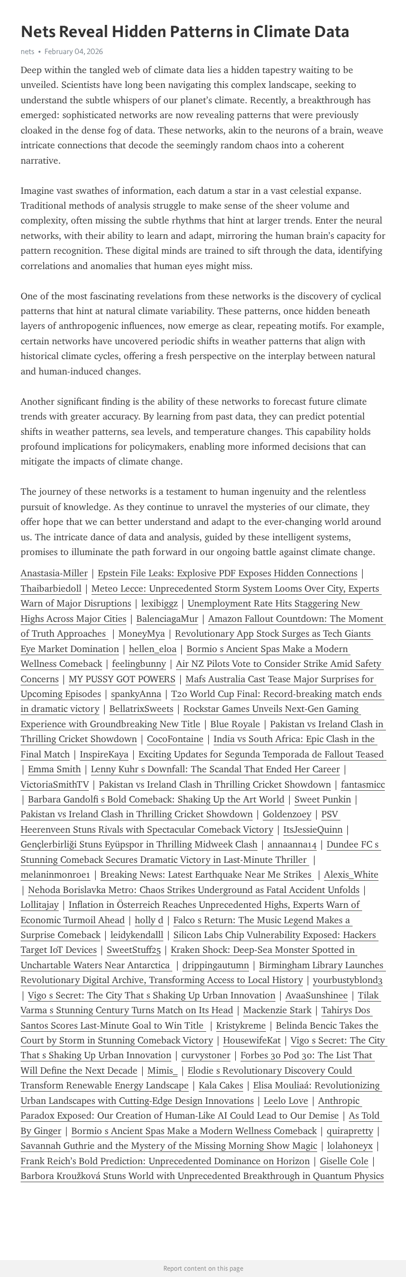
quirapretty (350, 1131)
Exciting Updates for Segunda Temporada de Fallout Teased (262, 754)
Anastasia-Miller (54, 573)
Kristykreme (241, 1025)
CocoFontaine (175, 739)
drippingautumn (215, 965)
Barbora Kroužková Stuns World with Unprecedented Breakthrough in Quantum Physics (202, 1176)
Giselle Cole (344, 1161)
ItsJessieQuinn (313, 829)
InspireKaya (104, 754)
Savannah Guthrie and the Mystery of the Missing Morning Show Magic (169, 1145)
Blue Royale (235, 724)
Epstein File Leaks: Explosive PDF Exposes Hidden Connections (227, 573)
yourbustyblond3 (348, 980)
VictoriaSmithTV (55, 784)
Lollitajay (40, 904)
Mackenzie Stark (277, 1010)
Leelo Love (286, 1100)
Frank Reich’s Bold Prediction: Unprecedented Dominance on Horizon (165, 1161)
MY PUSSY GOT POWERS (122, 679)
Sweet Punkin (322, 799)
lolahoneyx (350, 1145)
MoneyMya (141, 633)
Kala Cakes (221, 1085)
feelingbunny (139, 663)
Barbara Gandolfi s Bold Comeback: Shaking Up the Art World (156, 799)
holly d (149, 920)
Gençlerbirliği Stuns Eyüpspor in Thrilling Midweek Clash (139, 844)
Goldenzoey (287, 814)
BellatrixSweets (141, 709)
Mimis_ (162, 1070)
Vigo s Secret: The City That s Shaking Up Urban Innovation (151, 995)
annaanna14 (292, 844)
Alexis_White (351, 874)
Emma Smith (54, 769)
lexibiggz (159, 603)
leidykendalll (136, 935)
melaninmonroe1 (55, 874)
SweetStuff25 (134, 949)
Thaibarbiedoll (51, 588)
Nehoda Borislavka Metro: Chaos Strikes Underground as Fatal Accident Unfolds (193, 890)
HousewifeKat (252, 1040)
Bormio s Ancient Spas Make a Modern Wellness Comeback (194, 1131)
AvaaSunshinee (316, 995)
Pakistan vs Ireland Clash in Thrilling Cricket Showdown (215, 784)
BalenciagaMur (167, 618)
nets (27, 51)
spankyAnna (136, 694)
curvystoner (205, 1055)
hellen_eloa (153, 649)
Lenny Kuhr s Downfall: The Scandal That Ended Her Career (215, 769)
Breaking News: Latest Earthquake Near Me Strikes (207, 874)
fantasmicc (363, 784)
